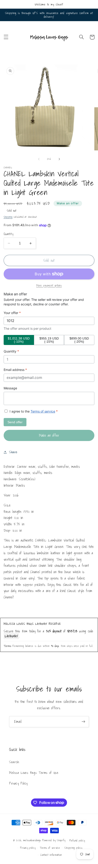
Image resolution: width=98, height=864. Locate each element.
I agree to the (33, 411)
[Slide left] (39, 159)
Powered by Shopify (53, 840)
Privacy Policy (18, 783)
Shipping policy (73, 848)
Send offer (15, 422)
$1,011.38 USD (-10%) (19, 340)
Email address (15, 370)
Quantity (8, 234)
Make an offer (68, 203)
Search (14, 762)
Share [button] (13, 452)
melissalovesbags (32, 840)
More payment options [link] (49, 285)
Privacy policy (27, 848)
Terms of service (43, 411)
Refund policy (77, 840)
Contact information (51, 855)
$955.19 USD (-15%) (49, 340)
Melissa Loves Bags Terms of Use (34, 772)
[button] (6, 37)
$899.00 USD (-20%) (79, 340)
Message (10, 388)
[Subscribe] (83, 721)
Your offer (12, 313)
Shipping (8, 217)
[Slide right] (59, 159)
